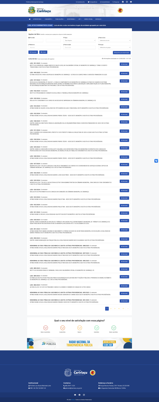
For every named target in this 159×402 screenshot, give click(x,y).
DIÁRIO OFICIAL (88, 19)
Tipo (65, 37)
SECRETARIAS (71, 19)
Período (32, 37)
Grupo (101, 44)
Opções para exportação (122, 52)
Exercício (102, 37)
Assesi (73, 399)
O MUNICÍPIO (48, 19)
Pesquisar (34, 52)
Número (32, 44)
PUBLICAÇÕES (59, 19)
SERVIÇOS (98, 19)
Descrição (67, 44)
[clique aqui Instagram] (84, 394)
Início (29, 30)
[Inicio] (29, 19)
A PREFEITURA (37, 19)
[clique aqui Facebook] (79, 394)
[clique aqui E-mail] (75, 394)
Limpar (44, 52)
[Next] (128, 309)
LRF (79, 19)
